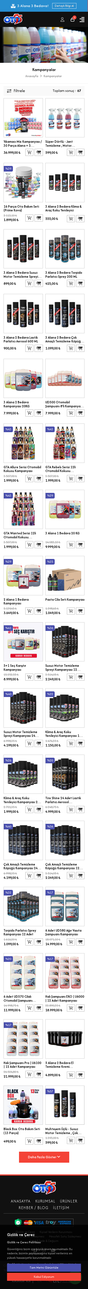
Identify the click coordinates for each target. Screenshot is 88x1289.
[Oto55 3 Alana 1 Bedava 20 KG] (65, 508)
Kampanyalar (53, 76)
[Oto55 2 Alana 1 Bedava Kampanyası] (23, 575)
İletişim (61, 1208)
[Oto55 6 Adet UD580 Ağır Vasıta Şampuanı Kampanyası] (65, 906)
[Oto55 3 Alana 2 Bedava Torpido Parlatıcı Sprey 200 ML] (65, 248)
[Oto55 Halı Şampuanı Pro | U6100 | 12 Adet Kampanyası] (23, 1038)
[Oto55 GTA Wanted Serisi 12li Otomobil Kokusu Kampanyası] (23, 508)
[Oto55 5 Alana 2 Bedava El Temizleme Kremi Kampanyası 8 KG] (65, 1038)
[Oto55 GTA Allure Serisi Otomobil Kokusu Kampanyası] (23, 442)
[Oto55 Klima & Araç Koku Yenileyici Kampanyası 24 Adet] (23, 773)
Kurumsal (45, 1201)
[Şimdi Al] (38, 152)
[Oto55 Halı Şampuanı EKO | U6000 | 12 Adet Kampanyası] (65, 972)
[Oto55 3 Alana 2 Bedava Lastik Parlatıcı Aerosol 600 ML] (23, 313)
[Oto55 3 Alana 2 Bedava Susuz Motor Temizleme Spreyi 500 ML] (23, 248)
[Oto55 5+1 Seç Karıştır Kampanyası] (23, 641)
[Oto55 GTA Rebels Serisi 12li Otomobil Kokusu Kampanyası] (65, 442)
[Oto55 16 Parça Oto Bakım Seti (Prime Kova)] (23, 182)
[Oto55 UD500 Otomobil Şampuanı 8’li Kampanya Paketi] (65, 377)
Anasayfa (31, 76)
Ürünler (68, 1201)
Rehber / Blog (33, 1208)
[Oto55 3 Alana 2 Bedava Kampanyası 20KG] (23, 377)
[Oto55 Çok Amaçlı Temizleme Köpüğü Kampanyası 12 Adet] (65, 839)
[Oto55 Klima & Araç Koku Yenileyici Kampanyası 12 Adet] (65, 707)
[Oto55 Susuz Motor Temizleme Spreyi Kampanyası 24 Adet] (23, 707)
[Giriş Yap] (62, 19)
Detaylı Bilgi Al (64, 6)
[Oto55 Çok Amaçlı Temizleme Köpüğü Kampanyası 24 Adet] (23, 839)
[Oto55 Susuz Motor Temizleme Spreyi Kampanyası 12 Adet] (65, 641)
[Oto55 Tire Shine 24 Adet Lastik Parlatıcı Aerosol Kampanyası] (65, 773)
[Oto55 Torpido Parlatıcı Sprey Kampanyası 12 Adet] (23, 906)
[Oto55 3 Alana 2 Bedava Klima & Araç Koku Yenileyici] (65, 182)
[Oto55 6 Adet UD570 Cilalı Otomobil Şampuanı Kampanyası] (23, 972)
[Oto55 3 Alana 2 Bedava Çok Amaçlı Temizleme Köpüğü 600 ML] (65, 313)
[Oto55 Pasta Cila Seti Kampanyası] (65, 575)
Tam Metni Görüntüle (44, 1267)
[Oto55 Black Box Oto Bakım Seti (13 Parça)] (23, 1104)
